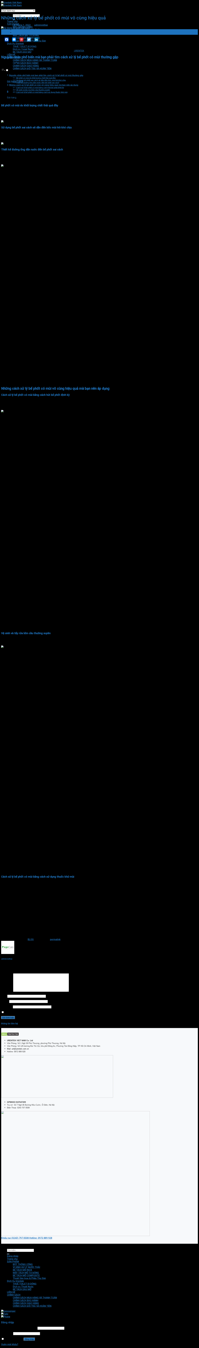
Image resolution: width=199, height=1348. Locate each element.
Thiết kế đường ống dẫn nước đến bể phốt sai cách (37, 82)
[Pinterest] (19, 39)
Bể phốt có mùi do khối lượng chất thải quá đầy (36, 78)
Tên (4, 996)
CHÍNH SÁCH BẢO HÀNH (25, 63)
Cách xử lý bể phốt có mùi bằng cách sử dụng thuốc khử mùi (41, 92)
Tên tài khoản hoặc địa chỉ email (19, 1328)
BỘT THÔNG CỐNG (23, 1264)
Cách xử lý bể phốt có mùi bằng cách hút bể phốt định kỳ (40, 87)
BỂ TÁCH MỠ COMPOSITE (26, 1275)
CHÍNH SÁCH (13, 1295)
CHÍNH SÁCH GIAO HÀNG (26, 65)
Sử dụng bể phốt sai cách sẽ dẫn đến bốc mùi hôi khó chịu (41, 80)
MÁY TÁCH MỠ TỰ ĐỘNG (26, 35)
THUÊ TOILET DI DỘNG (24, 1283)
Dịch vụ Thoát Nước (23, 1286)
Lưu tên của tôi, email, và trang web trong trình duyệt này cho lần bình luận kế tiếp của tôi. (51, 1012)
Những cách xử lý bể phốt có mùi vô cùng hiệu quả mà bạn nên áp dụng (43, 85)
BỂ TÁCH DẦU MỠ (22, 1289)
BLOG (31, 939)
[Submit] (8, 1254)
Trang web (6, 1006)
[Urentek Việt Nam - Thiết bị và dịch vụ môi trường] (11, 4)
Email (5, 1001)
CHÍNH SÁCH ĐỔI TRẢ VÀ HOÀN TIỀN (32, 68)
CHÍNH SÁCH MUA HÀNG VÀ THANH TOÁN (35, 60)
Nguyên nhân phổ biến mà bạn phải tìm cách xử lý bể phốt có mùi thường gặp (46, 75)
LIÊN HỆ (11, 54)
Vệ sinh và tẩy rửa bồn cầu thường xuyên (33, 90)
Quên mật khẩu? (9, 1344)
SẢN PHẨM (13, 1261)
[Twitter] (27, 39)
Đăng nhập (29, 1339)
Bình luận (7, 991)
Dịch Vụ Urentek (15, 43)
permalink (55, 939)
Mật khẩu (7, 1333)
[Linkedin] (34, 39)
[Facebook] (5, 39)
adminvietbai (41, 25)
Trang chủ (12, 21)
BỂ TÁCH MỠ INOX (22, 32)
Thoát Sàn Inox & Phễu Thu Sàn (29, 1278)
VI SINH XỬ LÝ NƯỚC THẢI (26, 29)
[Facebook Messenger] (12, 39)
